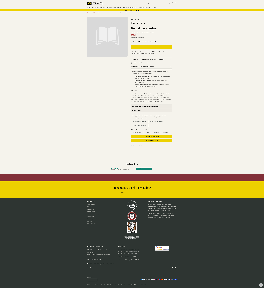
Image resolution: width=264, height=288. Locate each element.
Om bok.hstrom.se (91, 204)
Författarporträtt (90, 252)
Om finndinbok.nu (91, 223)
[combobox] (159, 3)
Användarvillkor (130, 284)
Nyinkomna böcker (91, 211)
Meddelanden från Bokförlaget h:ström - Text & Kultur (98, 254)
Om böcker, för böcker (91, 257)
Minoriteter (165, 132)
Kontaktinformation (143, 284)
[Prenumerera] (142, 192)
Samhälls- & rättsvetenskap (156, 121)
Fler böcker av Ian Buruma (152, 140)
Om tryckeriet (90, 221)
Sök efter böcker (90, 206)
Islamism (156, 132)
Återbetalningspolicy (115, 284)
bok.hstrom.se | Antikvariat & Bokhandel (97, 284)
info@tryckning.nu (134, 251)
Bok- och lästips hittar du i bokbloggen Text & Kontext (98, 249)
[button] (95, 7)
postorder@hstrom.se (134, 249)
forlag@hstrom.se (134, 253)
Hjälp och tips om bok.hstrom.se (94, 259)
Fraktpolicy (136, 284)
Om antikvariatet (90, 216)
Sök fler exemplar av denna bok (151, 136)
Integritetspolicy (123, 284)
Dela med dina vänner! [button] (137, 145)
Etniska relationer (137, 132)
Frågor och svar (90, 209)
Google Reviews (136, 10)
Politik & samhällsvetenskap (139, 121)
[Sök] (169, 3)
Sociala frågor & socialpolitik (140, 125)
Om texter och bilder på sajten (93, 214)
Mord (148, 132)
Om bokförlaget (90, 218)
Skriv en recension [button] (144, 169)
